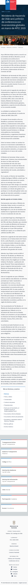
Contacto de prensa (9, 402)
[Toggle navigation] (20, 2)
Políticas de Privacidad (14, 558)
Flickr (15, 576)
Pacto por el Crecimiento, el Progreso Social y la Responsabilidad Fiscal (11, 409)
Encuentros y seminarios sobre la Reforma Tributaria (13, 420)
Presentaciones (8, 405)
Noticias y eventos (12, 47)
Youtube (15, 569)
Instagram (15, 571)
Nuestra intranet (14, 546)
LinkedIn (15, 574)
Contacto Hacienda (14, 552)
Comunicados (8, 399)
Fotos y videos (8, 396)
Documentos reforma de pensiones (13, 416)
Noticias (21, 47)
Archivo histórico (8, 426)
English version (23, 583)
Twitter (15, 567)
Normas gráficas (8, 424)
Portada (3, 47)
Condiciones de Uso (14, 561)
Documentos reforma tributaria (12, 414)
